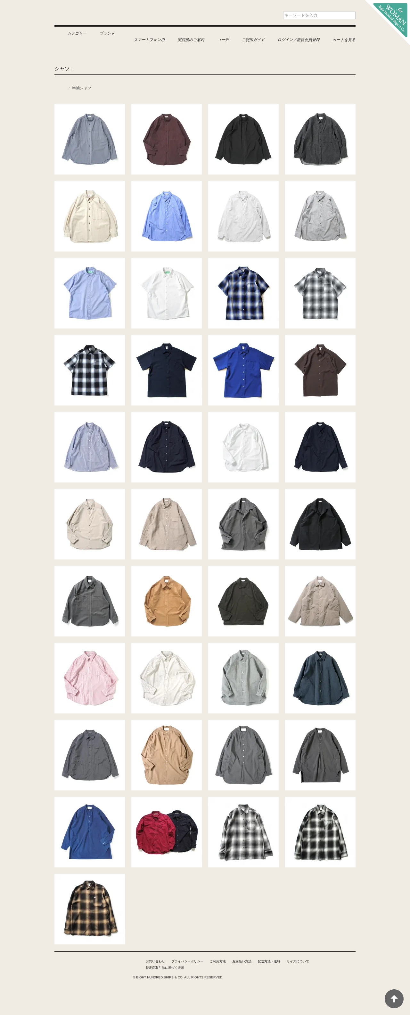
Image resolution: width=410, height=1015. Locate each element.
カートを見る (344, 39)
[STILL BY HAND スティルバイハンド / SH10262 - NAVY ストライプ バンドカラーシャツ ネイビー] (89, 415)
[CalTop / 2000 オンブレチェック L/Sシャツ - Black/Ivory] (320, 800)
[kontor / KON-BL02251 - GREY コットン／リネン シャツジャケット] (243, 646)
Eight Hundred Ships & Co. (92, 19)
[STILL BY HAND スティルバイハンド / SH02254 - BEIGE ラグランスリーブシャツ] (89, 492)
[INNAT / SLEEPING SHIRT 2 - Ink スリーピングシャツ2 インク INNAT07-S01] (243, 723)
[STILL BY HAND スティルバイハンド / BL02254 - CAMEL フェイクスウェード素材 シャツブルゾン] (166, 569)
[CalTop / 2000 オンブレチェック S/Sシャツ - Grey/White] (320, 261)
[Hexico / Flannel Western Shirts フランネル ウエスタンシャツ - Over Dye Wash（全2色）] (166, 800)
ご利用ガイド (253, 39)
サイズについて (298, 961)
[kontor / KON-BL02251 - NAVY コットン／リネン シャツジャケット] (320, 646)
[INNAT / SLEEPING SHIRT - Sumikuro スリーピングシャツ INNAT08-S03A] (320, 723)
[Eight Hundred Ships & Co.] (387, 3)
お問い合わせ (155, 961)
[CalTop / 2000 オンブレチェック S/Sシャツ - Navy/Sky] (89, 338)
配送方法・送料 (269, 961)
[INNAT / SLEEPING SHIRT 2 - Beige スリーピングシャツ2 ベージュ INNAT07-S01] (166, 723)
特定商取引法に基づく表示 (165, 967)
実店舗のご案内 (190, 39)
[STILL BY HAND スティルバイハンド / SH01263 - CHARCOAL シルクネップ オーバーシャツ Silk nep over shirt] (320, 107)
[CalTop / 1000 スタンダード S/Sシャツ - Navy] (166, 338)
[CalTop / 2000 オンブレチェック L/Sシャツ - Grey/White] (243, 800)
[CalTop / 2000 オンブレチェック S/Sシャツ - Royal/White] (243, 261)
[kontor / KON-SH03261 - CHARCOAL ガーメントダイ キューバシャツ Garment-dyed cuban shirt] (89, 723)
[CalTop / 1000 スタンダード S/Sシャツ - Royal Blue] (243, 338)
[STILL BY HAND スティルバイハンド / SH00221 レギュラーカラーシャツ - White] (243, 415)
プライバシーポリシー (187, 961)
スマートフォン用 (149, 39)
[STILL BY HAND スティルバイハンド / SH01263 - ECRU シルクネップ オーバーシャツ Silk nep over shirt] (89, 184)
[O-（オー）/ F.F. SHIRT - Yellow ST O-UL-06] (166, 646)
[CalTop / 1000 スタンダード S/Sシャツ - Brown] (320, 338)
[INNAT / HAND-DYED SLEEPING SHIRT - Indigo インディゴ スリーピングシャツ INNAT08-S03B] (89, 800)
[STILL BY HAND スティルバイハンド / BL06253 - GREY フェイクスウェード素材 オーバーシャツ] (243, 492)
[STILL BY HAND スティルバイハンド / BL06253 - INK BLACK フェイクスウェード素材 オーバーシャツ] (320, 492)
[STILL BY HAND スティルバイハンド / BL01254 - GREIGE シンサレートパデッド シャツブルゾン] (320, 569)
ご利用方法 (218, 961)
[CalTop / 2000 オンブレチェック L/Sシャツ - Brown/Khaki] (89, 877)
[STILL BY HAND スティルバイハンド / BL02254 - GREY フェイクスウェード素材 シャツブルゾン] (89, 569)
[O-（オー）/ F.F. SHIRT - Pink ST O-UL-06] (89, 646)
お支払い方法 (241, 961)
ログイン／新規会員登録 (298, 39)
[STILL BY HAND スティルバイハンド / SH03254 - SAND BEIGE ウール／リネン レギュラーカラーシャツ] (166, 492)
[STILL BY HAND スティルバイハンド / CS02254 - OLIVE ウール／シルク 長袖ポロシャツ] (243, 569)
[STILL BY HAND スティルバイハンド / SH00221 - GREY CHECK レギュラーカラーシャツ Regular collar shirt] (320, 184)
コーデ (223, 39)
